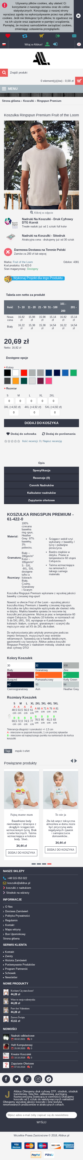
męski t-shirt (22, 750)
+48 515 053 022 (17, 878)
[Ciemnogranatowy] (58, 373)
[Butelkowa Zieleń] (25, 381)
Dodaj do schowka (23, 433)
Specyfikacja (41, 470)
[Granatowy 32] (49, 373)
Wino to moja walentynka (23, 999)
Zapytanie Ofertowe (22, 1063)
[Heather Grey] (41, 373)
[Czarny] (8, 373)
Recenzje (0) (41, 477)
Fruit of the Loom (23, 262)
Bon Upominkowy (15, 934)
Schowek (10, 973)
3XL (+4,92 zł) (12, 407)
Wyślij (41, 1122)
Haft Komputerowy (22, 1045)
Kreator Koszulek (21, 1054)
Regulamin (11, 920)
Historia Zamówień (16, 960)
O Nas (9, 906)
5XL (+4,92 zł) (53, 407)
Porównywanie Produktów (20, 964)
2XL (52, 395)
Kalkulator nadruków (41, 492)
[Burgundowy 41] (41, 381)
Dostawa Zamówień (16, 911)
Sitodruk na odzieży (17, 892)
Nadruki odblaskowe (22, 1035)
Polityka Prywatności (17, 915)
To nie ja (60, 814)
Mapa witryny (13, 929)
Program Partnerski (16, 968)
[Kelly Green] (74, 373)
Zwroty (9, 956)
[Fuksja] (49, 381)
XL (41, 395)
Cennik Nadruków (41, 485)
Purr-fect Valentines (20, 1008)
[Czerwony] (25, 373)
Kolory (10, 367)
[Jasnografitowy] (8, 381)
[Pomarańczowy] (16, 381)
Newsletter (11, 977)
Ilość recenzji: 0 (31, 441)
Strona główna (11, 938)
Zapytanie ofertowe (41, 500)
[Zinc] (33, 373)
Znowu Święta (18, 1017)
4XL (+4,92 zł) (33, 407)
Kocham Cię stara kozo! (22, 990)
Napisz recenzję (52, 441)
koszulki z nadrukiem (18, 888)
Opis (41, 462)
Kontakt (9, 925)
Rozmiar (11, 388)
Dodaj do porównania (61, 433)
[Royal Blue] (66, 373)
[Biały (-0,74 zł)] (16, 373)
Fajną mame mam (21, 814)
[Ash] (33, 381)
